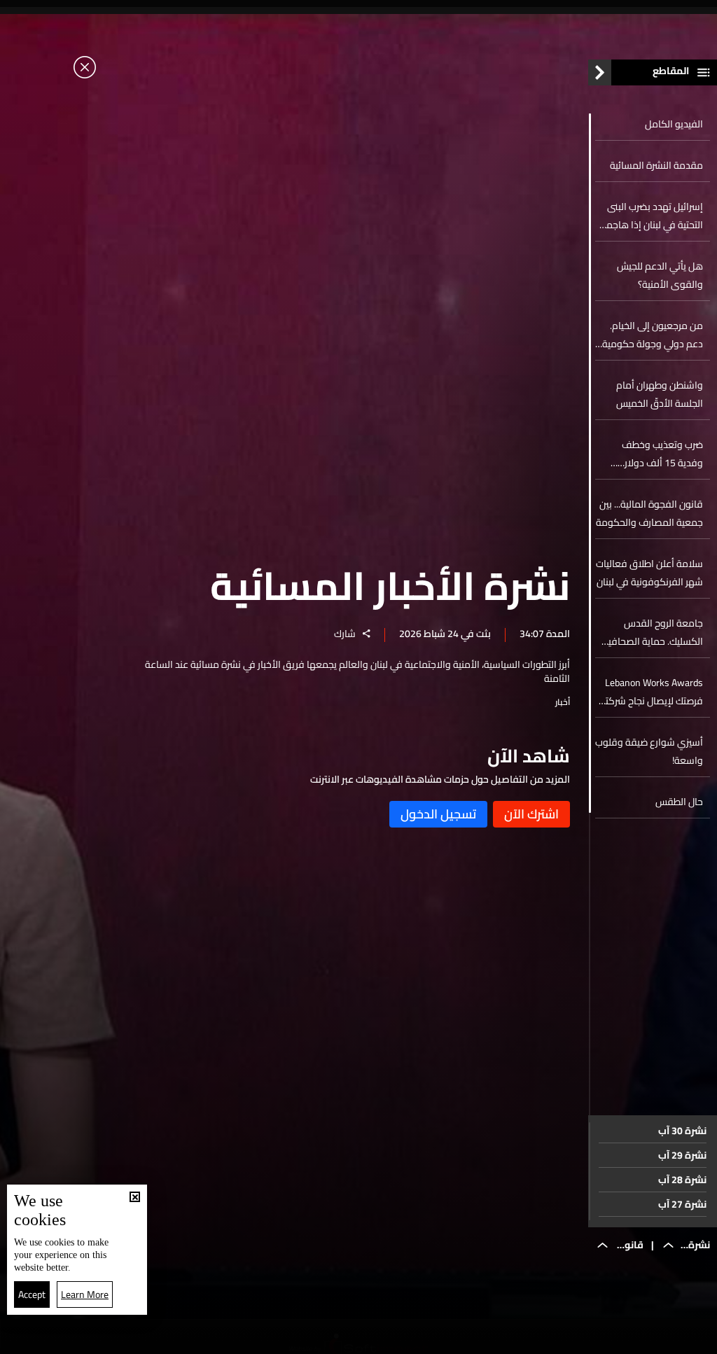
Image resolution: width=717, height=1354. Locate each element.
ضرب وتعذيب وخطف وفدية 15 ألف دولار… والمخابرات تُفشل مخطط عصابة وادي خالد (654, 453)
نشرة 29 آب (682, 1155)
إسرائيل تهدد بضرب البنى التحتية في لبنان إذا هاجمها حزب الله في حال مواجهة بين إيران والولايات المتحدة (650, 215)
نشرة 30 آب (682, 1130)
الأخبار (488, 1338)
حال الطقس (679, 802)
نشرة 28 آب (682, 1179)
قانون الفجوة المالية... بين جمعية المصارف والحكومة (649, 513)
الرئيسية (638, 1337)
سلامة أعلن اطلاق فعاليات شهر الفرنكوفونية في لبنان (649, 572)
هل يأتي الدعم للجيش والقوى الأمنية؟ (660, 275)
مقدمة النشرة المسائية (656, 165)
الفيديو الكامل (674, 124)
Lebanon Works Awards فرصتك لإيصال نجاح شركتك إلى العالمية (650, 691)
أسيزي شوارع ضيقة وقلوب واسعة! (649, 751)
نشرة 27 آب (682, 1204)
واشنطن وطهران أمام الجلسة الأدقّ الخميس (659, 394)
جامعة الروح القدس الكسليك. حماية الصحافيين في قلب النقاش (651, 632)
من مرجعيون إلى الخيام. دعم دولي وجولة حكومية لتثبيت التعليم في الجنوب (652, 334)
